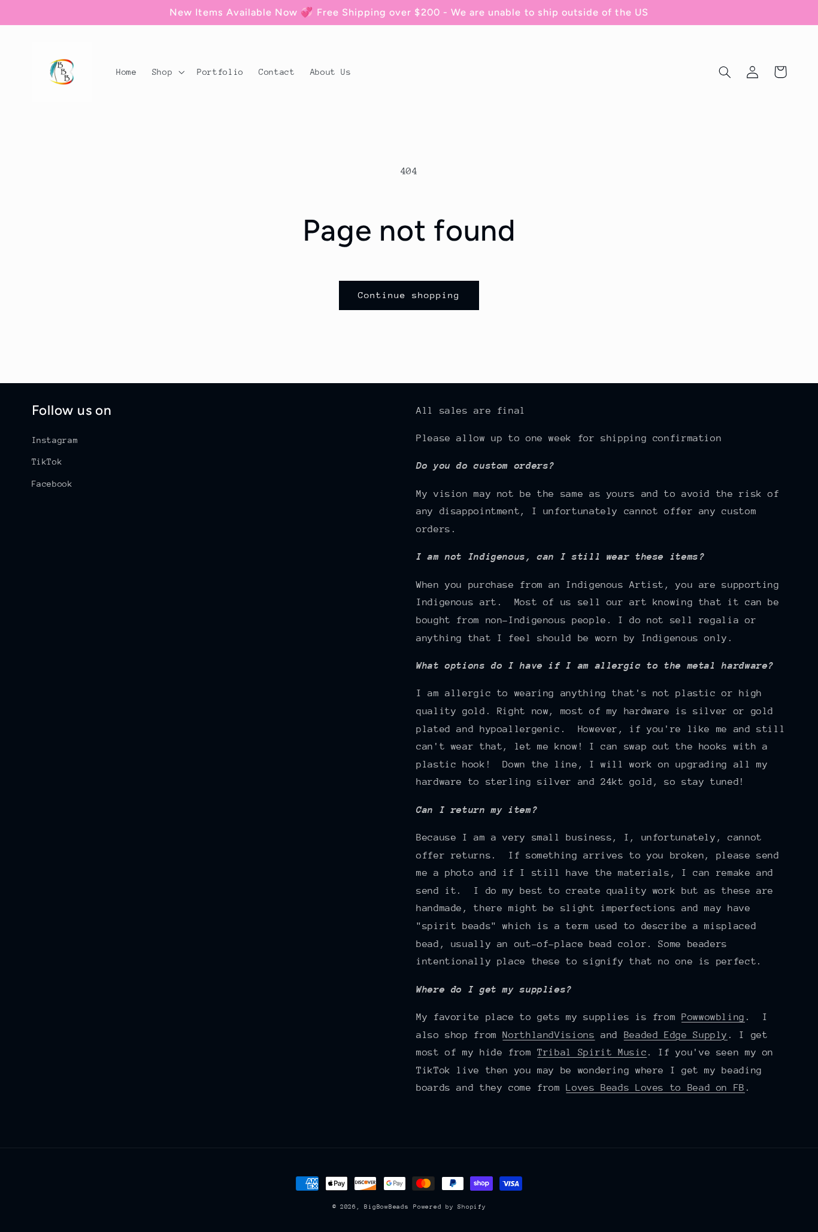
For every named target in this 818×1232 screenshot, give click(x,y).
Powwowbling (713, 1017)
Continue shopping (409, 295)
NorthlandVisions (548, 1035)
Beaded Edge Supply (676, 1035)
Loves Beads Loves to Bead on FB (655, 1087)
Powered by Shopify (449, 1206)
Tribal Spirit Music (592, 1052)
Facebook (52, 483)
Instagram (55, 440)
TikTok (47, 461)
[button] (166, 72)
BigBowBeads (386, 1206)
